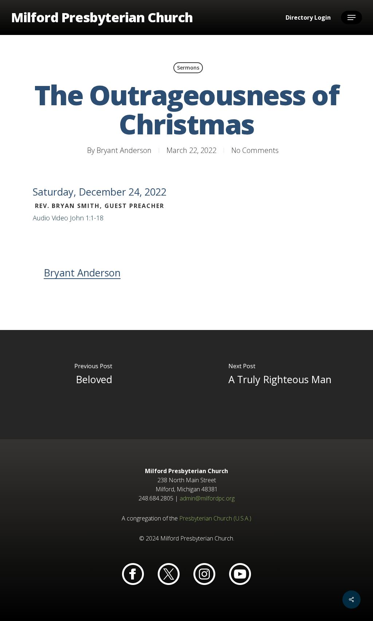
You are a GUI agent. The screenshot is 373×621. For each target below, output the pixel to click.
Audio (41, 217)
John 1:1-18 (86, 217)
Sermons (188, 67)
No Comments (255, 150)
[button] (351, 17)
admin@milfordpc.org (207, 498)
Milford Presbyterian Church (102, 17)
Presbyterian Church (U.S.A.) (215, 518)
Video (60, 217)
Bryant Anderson (124, 150)
